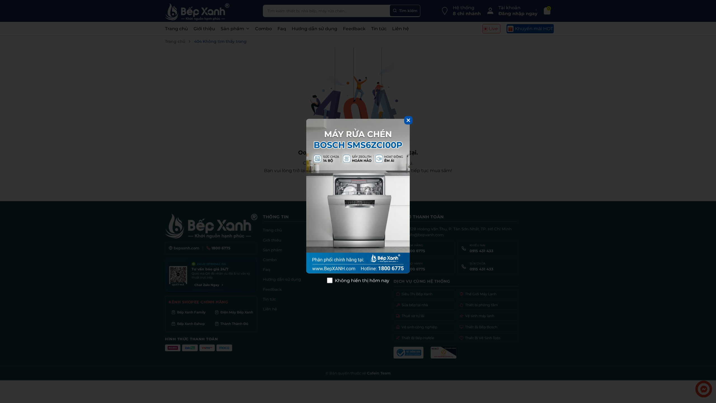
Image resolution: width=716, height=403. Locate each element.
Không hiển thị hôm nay (362, 280)
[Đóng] (408, 120)
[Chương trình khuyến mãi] (358, 196)
